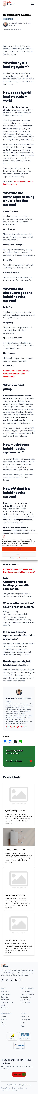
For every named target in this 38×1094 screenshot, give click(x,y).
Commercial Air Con (27, 994)
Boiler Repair (5, 1008)
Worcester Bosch (19, 1048)
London (3, 1025)
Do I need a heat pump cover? (16, 371)
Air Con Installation (27, 991)
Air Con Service (26, 997)
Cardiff (3, 1016)
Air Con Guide (25, 999)
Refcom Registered (25, 1038)
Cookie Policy (14, 558)
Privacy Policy (23, 558)
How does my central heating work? (19, 572)
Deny (19, 554)
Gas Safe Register (12, 1038)
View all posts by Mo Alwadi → (16, 727)
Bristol (3, 1022)
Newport (4, 1019)
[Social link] (2, 980)
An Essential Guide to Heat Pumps (18, 569)
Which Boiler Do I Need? (7, 1004)
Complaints (15, 1090)
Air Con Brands (26, 1002)
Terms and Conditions (19, 1088)
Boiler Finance (5, 994)
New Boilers (5, 991)
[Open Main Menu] (32, 3)
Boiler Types (5, 997)
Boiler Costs (5, 999)
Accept (19, 549)
